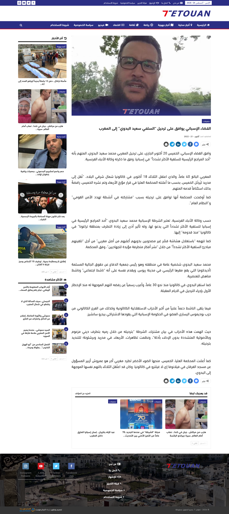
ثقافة (132, 25)
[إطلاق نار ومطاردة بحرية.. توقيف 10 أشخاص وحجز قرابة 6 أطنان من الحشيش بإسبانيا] (42, 242)
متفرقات (206, 121)
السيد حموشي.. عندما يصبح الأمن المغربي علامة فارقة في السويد (35, 333)
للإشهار (152, 3)
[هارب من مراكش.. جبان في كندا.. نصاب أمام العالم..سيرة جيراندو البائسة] (186, 414)
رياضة (146, 25)
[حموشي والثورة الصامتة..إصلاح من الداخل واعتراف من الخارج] (59, 319)
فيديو (101, 25)
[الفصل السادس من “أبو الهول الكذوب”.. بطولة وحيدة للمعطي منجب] (59, 348)
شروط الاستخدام (111, 3)
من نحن (176, 3)
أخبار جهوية (164, 25)
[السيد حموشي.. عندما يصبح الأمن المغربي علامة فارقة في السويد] (59, 334)
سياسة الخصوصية (127, 3)
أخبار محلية (184, 25)
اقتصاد (116, 25)
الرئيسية (201, 25)
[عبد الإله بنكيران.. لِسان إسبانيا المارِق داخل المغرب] (96, 414)
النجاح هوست (40, 509)
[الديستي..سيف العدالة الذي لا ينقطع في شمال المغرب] (59, 305)
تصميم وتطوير (56, 509)
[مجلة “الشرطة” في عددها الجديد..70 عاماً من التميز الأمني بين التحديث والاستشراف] (141, 414)
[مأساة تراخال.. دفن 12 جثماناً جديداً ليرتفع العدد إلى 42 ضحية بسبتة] (42, 61)
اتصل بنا (164, 3)
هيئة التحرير (142, 3)
